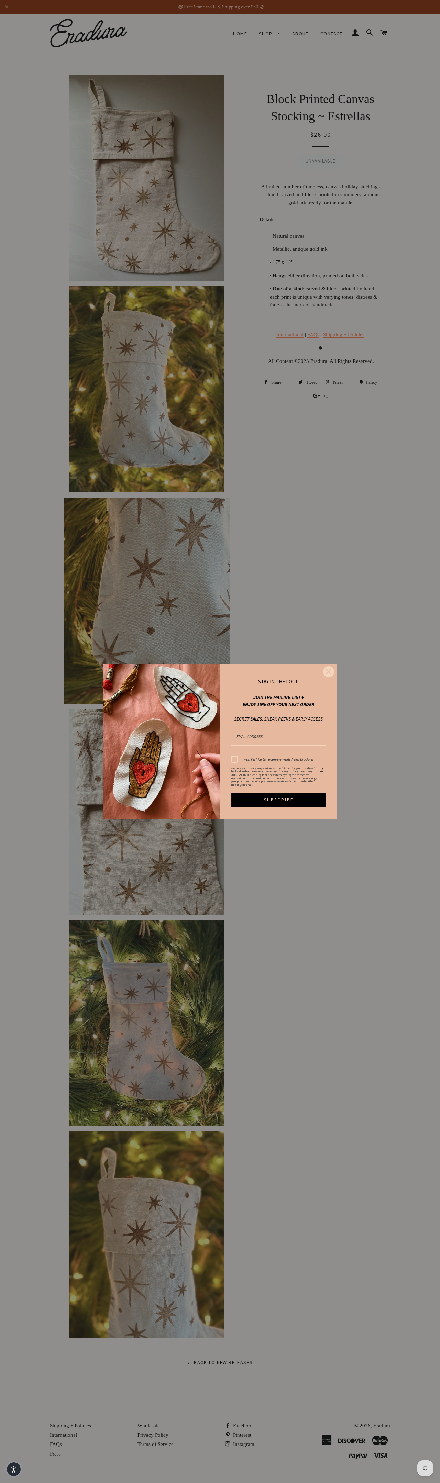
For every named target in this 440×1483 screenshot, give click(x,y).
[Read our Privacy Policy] (322, 770)
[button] (14, 1469)
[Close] (328, 672)
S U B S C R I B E (278, 800)
